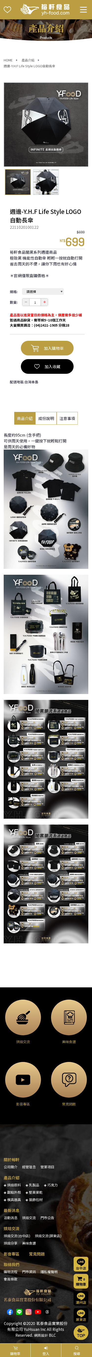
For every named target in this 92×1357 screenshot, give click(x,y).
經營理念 (29, 1166)
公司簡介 (10, 1166)
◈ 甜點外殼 (12, 1192)
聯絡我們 (11, 1264)
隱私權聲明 (49, 1271)
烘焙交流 (29, 1217)
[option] (46, 124)
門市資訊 (29, 1271)
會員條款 (10, 1279)
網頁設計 (41, 1335)
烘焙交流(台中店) (17, 1235)
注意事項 (67, 418)
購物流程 (10, 1271)
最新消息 (11, 1210)
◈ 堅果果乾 (34, 1192)
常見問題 (37, 1254)
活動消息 (10, 1217)
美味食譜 (29, 1243)
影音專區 (11, 1254)
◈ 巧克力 (51, 1184)
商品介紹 (25, 418)
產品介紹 (28, 60)
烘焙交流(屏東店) (48, 1235)
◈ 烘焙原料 (12, 1184)
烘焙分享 (10, 1243)
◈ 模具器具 (12, 1199)
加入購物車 (54, 348)
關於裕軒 (11, 1159)
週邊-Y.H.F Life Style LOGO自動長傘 (29, 66)
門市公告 (47, 1217)
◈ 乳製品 (32, 1184)
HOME (8, 60)
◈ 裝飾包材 (34, 1199)
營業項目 (47, 1166)
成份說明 (46, 418)
